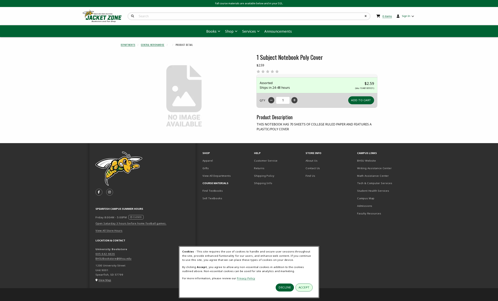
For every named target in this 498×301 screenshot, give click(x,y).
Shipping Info (263, 183)
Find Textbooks (213, 190)
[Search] (132, 16)
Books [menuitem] (211, 31)
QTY (262, 100)
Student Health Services (381, 190)
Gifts (206, 168)
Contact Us (313, 168)
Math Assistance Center (381, 175)
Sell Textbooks (212, 198)
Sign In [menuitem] (406, 16)
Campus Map (379, 198)
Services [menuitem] (249, 31)
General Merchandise (152, 44)
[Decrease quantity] (271, 100)
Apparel (208, 160)
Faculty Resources (381, 213)
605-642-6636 (105, 254)
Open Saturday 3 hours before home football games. (131, 223)
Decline (285, 287)
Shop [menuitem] (229, 31)
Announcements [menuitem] (278, 31)
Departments (128, 44)
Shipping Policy (264, 175)
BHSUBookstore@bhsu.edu (114, 258)
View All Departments (217, 175)
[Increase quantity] (294, 100)
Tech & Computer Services (381, 183)
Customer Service (266, 160)
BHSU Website (380, 160)
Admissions (378, 206)
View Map (104, 280)
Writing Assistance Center (381, 168)
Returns (259, 168)
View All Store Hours (109, 230)
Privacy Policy (246, 278)
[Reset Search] (365, 16)
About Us (312, 160)
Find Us (324, 175)
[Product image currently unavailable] (184, 96)
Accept (304, 287)
